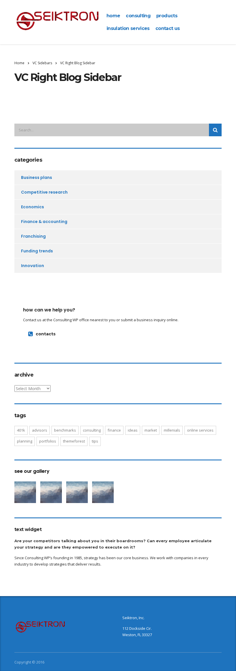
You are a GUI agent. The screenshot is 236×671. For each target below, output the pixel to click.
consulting (92, 430)
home (113, 15)
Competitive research (44, 192)
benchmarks (65, 430)
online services (200, 430)
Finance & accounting (44, 221)
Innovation (32, 266)
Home (19, 63)
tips (95, 441)
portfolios (47, 441)
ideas (133, 430)
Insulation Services (128, 28)
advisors (39, 430)
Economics (32, 207)
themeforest (74, 441)
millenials (172, 430)
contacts (46, 334)
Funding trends (37, 251)
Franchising (33, 236)
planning (24, 441)
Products (166, 15)
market (150, 430)
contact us (167, 28)
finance (114, 430)
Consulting (138, 15)
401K (21, 430)
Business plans (36, 177)
